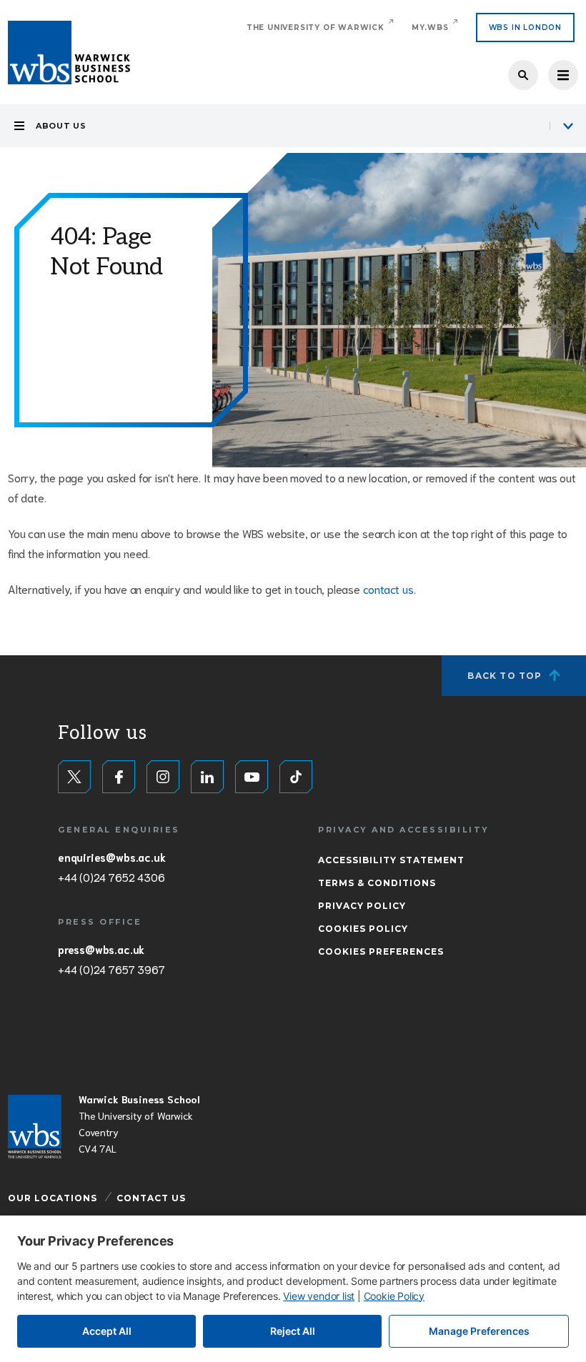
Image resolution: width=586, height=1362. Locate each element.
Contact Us (151, 1198)
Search (523, 75)
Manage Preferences (479, 1331)
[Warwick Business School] (69, 52)
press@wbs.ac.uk (101, 949)
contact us (388, 588)
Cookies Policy (363, 928)
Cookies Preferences (381, 951)
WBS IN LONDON (525, 27)
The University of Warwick (315, 27)
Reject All (292, 1331)
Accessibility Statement (391, 860)
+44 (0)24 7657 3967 (111, 969)
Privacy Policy (362, 905)
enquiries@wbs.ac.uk (111, 857)
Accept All (106, 1331)
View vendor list (318, 1296)
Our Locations (52, 1198)
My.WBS (430, 27)
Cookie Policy (394, 1296)
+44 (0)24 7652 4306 (111, 877)
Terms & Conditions (377, 883)
